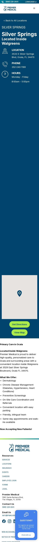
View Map (19, 332)
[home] (10, 8)
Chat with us (26, 535)
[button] (31, 2)
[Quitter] (34, 512)
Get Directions (19, 324)
